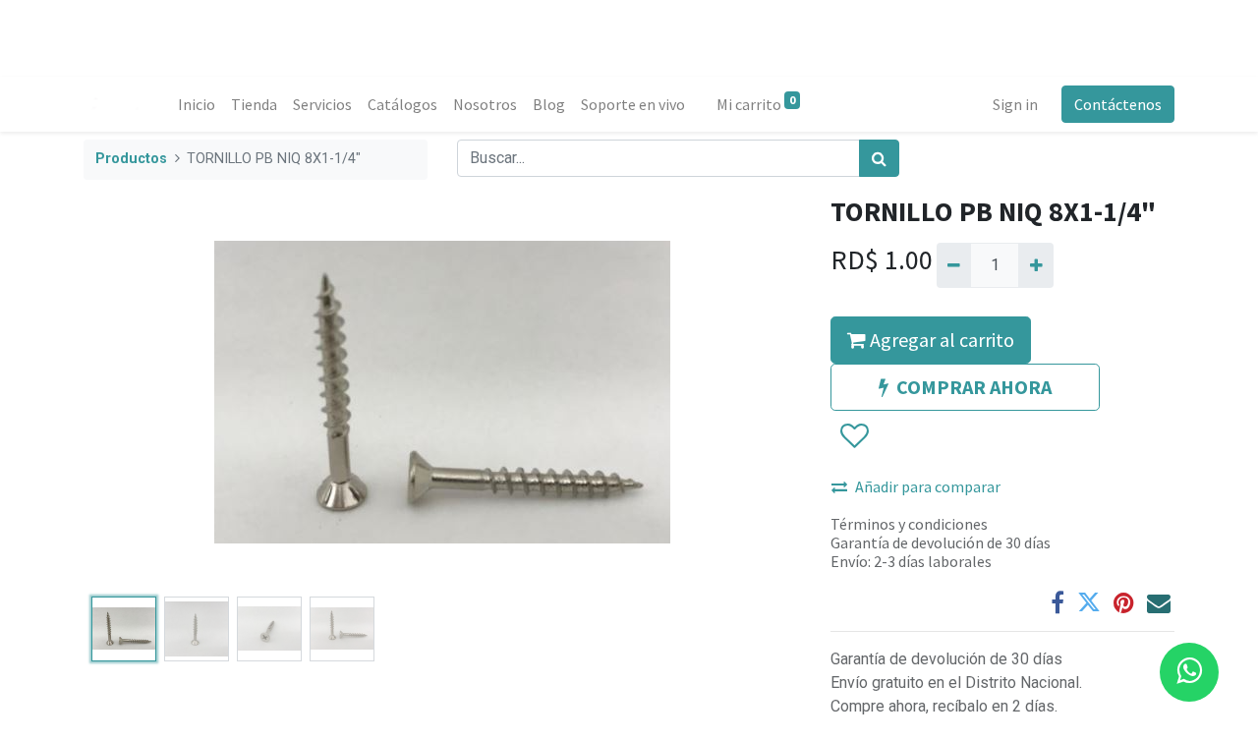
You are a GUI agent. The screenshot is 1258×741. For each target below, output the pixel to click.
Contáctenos (1118, 104)
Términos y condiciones (909, 524)
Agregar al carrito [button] (940, 339)
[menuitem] (196, 104)
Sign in (1015, 104)
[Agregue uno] (1035, 265)
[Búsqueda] (879, 158)
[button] (138, 392)
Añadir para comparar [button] (928, 486)
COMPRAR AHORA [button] (974, 386)
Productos (131, 158)
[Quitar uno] (954, 265)
